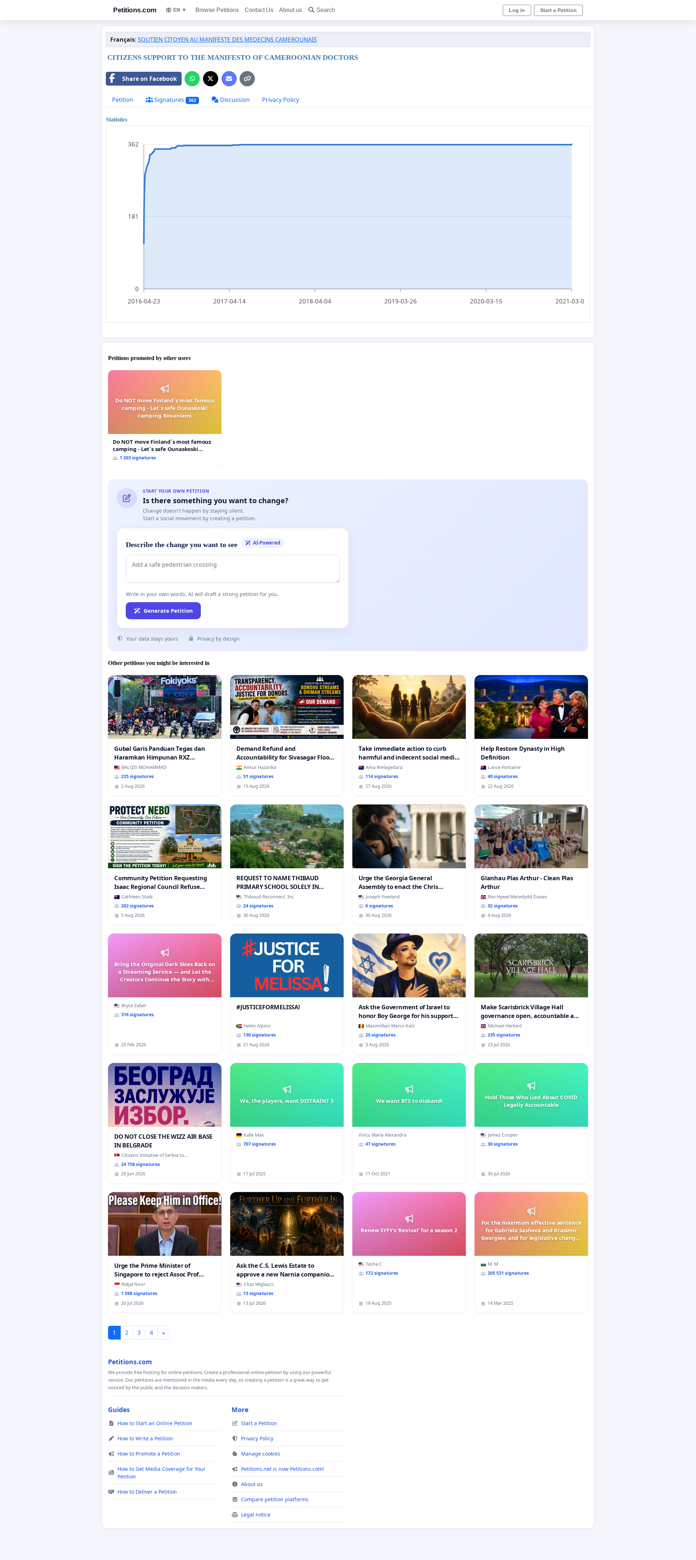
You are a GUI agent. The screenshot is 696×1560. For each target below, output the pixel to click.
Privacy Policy (280, 100)
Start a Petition (558, 10)
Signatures (174, 100)
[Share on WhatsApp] (192, 78)
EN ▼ (180, 10)
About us (290, 10)
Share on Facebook (149, 79)
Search (325, 10)
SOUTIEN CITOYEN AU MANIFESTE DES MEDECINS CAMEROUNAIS (227, 40)
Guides (119, 1409)
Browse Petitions (217, 10)
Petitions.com (135, 10)
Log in (517, 10)
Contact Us (259, 10)
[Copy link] (247, 78)
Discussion (234, 100)
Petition (122, 100)
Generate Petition (168, 610)
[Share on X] (210, 78)
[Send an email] (229, 78)
